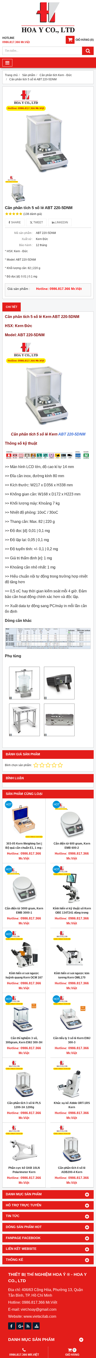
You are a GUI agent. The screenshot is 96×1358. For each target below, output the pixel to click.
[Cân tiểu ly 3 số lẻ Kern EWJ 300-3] (72, 1014)
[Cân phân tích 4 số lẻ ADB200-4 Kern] (72, 1144)
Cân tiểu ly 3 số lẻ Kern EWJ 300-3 (71, 1040)
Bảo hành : (26, 245)
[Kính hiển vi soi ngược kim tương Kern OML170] (72, 949)
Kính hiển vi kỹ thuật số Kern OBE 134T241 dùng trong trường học (72, 913)
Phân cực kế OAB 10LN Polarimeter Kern (24, 1170)
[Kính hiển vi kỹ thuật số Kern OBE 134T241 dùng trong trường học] (72, 885)
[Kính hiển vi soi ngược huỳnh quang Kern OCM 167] (24, 949)
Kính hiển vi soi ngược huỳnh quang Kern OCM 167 (24, 975)
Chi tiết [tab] (11, 307)
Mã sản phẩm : (23, 233)
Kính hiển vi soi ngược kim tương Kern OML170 (71, 975)
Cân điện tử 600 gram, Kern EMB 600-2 (72, 845)
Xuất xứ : (27, 239)
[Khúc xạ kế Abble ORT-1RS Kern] (72, 1079)
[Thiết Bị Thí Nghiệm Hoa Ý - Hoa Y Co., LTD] (48, 32)
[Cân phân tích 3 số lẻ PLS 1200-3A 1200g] (24, 1079)
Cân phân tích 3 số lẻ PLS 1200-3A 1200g (24, 1105)
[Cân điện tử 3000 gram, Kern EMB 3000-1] (24, 885)
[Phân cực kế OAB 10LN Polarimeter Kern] (24, 1144)
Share (15, 222)
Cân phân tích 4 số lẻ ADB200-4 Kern (72, 1170)
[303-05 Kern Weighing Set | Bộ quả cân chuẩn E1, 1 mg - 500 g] (24, 820)
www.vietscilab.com (40, 1316)
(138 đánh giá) (32, 214)
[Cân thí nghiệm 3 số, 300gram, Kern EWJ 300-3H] (24, 1014)
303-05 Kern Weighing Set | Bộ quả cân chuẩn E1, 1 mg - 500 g (24, 848)
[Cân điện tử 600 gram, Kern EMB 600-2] (72, 820)
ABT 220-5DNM (71, 434)
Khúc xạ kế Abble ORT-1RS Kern (72, 1105)
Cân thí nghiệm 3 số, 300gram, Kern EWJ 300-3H (24, 1040)
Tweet (38, 222)
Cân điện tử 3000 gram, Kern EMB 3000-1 (24, 910)
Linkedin (61, 222)
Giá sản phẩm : (18, 289)
